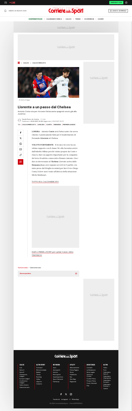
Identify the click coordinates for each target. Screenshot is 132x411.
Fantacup (56, 381)
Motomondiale (41, 370)
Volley (38, 379)
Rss (71, 377)
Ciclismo (39, 384)
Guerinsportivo (58, 377)
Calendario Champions (107, 377)
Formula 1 (39, 368)
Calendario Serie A (54, 19)
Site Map (73, 379)
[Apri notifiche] (5, 11)
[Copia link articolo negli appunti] (20, 155)
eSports (39, 381)
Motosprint (57, 374)
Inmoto (55, 372)
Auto (54, 368)
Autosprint (56, 370)
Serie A (21, 370)
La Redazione (91, 370)
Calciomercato (29, 125)
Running (39, 377)
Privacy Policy (91, 381)
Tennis (78, 19)
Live (13, 2)
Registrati (73, 381)
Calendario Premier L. (107, 385)
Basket (38, 372)
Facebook (56, 399)
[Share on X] (20, 138)
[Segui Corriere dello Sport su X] (66, 394)
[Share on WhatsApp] (20, 144)
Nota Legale (91, 372)
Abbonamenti (74, 368)
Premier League (69, 125)
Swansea (57, 125)
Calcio (68, 19)
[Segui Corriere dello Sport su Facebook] (61, 394)
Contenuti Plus (35, 19)
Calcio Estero (24, 385)
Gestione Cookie (90, 375)
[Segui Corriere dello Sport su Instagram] (71, 394)
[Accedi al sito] (126, 2)
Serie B (21, 372)
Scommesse (89, 19)
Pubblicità (73, 374)
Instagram (64, 399)
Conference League (23, 382)
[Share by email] (20, 149)
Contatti (89, 368)
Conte (49, 125)
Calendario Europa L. (107, 381)
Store (72, 372)
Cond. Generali (92, 383)
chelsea (41, 125)
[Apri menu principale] (5, 2)
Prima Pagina (74, 370)
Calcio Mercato (39, 63)
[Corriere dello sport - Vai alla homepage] (66, 11)
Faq (88, 386)
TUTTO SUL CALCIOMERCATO (45, 181)
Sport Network (58, 379)
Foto (105, 370)
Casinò (101, 19)
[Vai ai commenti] (20, 162)
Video (105, 368)
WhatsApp (75, 399)
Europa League (24, 379)
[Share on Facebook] (20, 132)
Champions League (23, 375)
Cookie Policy (91, 379)
